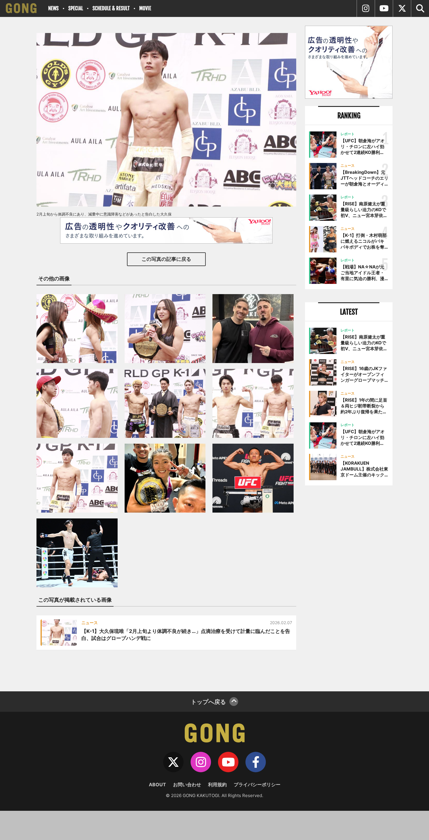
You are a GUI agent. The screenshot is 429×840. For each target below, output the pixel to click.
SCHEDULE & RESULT (111, 8)
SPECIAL (75, 8)
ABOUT (157, 784)
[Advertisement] (349, 586)
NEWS (53, 8)
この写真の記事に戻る (166, 259)
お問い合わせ (187, 784)
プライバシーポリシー (257, 784)
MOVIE (145, 8)
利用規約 (217, 784)
